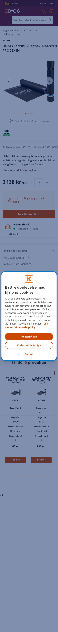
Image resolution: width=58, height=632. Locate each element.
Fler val (28, 354)
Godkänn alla (29, 336)
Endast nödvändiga (29, 345)
